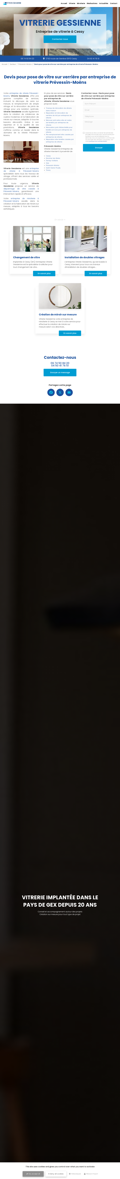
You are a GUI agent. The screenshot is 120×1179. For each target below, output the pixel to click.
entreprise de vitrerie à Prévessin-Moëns (21, 169)
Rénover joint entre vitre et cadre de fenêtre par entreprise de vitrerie (58, 122)
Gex (47, 163)
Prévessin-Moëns (25, 64)
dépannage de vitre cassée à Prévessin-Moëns (21, 190)
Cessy (48, 156)
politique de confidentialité (97, 141)
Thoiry (48, 170)
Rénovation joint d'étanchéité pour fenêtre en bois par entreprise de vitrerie (59, 129)
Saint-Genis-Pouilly (53, 168)
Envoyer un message (60, 372)
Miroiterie (81, 3)
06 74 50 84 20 (27, 58)
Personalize (76, 1174)
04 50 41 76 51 (93, 58)
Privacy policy (92, 1174)
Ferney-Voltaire (52, 161)
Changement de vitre (26, 257)
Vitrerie (72, 3)
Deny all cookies (56, 1174)
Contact (113, 3)
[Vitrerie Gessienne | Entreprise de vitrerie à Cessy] (12, 3)
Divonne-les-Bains (53, 158)
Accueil (64, 3)
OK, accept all (34, 1174)
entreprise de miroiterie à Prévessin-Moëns (21, 199)
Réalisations (92, 3)
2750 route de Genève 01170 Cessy (61, 58)
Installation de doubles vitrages (85, 257)
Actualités (103, 3)
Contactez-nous (60, 39)
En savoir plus (44, 273)
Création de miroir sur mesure (58, 314)
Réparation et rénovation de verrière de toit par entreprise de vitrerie (59, 115)
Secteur (13, 64)
